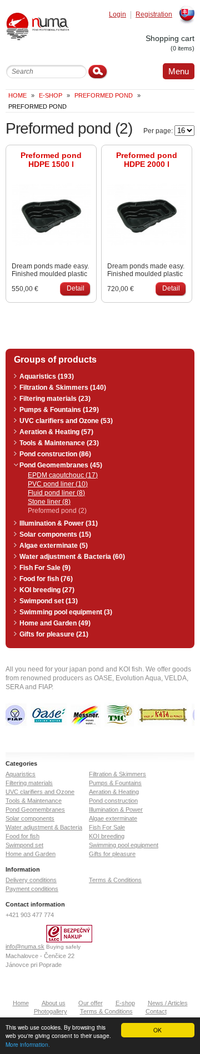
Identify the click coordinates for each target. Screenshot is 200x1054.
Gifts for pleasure (112, 854)
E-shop (125, 1003)
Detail (75, 288)
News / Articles (168, 1003)
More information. (28, 1044)
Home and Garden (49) (55, 623)
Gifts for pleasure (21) (53, 634)
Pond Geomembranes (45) (60, 465)
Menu (178, 71)
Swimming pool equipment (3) (65, 612)
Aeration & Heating (114, 791)
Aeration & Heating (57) (56, 432)
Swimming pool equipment (123, 845)
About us (54, 1003)
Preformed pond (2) (57, 511)
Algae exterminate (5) (53, 545)
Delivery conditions (31, 880)
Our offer (90, 1003)
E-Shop (50, 95)
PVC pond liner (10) (58, 484)
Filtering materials (29, 783)
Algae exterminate (113, 818)
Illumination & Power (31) (58, 523)
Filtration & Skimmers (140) (62, 387)
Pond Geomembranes (35, 809)
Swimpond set (24, 845)
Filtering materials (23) (55, 399)
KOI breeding (106, 836)
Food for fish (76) (46, 579)
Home (17, 95)
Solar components (30, 818)
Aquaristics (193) (46, 376)
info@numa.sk (25, 946)
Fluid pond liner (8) (56, 493)
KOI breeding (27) (46, 590)
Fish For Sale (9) (45, 568)
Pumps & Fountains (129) (59, 410)
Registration (154, 14)
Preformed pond (103, 95)
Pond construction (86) (55, 454)
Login (117, 14)
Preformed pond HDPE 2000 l (146, 160)
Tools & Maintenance (34, 800)
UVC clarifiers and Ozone (40, 791)
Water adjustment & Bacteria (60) (72, 557)
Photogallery (50, 1011)
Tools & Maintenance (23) (59, 443)
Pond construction (113, 800)
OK (157, 1030)
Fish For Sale (107, 827)
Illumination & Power (116, 809)
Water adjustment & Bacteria (44, 827)
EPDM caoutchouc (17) (63, 475)
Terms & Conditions (115, 880)
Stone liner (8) (49, 502)
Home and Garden (31, 854)
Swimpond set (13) (48, 601)
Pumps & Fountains (115, 783)
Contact (156, 1011)
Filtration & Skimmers (117, 774)
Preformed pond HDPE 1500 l (51, 160)
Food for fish (22, 836)
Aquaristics (21, 774)
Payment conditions (32, 888)
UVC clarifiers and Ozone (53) (66, 421)
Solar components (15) (55, 534)
